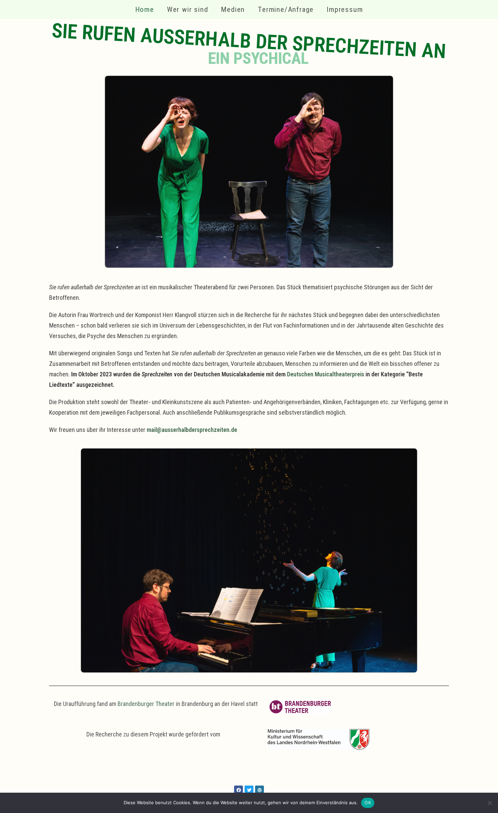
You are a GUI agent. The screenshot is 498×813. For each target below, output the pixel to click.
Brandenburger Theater (146, 703)
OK (368, 802)
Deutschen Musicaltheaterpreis (325, 374)
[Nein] (489, 802)
